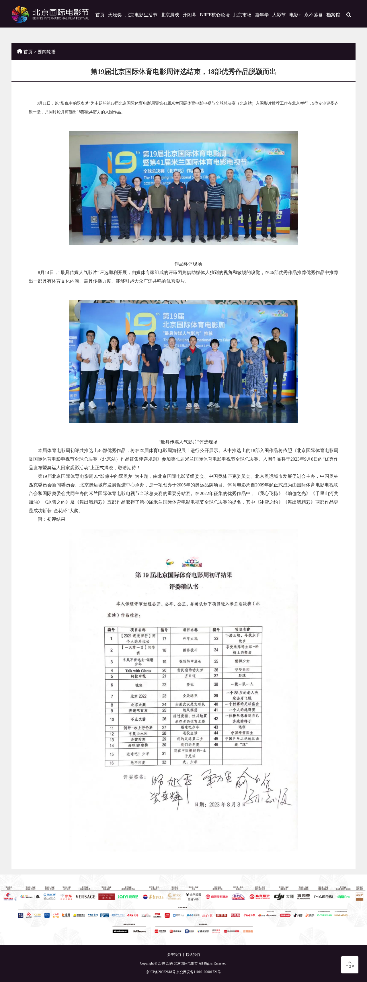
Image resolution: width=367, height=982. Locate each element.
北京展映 (170, 14)
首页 (100, 14)
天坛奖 (115, 14)
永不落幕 (313, 14)
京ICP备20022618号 (160, 972)
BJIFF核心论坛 (215, 14)
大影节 (279, 14)
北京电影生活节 (141, 14)
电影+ (295, 14)
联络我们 (193, 955)
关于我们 (174, 955)
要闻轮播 (47, 51)
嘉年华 (262, 14)
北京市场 (242, 14)
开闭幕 (189, 14)
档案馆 (333, 14)
